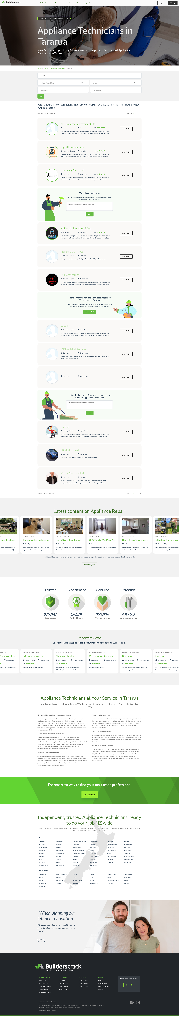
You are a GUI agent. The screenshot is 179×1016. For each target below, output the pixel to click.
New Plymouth (111, 850)
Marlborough (77, 880)
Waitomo (110, 862)
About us (101, 980)
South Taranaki (94, 856)
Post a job (42, 980)
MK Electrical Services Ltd (75, 349)
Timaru (75, 883)
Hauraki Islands (112, 844)
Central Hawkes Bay (79, 841)
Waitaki (126, 883)
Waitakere (93, 862)
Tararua (58, 859)
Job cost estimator (45, 986)
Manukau (42, 850)
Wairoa (75, 862)
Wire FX (65, 326)
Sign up (172, 3)
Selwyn (126, 880)
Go (41, 96)
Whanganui (76, 865)
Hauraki (92, 844)
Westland (42, 886)
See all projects (89, 565)
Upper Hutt (110, 859)
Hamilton (59, 844)
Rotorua (58, 856)
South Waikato (111, 856)
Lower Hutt (110, 847)
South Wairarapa (129, 856)
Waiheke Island (128, 859)
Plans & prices (63, 983)
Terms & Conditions (45, 1001)
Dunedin (59, 877)
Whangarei (93, 865)
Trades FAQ (63, 989)
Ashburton (42, 874)
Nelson (92, 880)
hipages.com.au (51, 1010)
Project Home (83, 980)
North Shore (127, 850)
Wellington (127, 862)
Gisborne (42, 844)
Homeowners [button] (28, 3)
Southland (42, 883)
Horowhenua (128, 844)
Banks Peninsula (61, 874)
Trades (46, 68)
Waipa (58, 862)
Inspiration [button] (88, 3)
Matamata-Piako (78, 850)
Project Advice (83, 983)
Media (100, 989)
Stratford (42, 859)
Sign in (162, 3)
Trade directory (44, 989)
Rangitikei (127, 853)
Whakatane (60, 865)
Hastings (76, 844)
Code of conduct (103, 986)
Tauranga (93, 859)
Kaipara (58, 847)
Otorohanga (60, 853)
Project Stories (83, 986)
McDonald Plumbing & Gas (76, 228)
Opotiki (41, 853)
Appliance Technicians (58, 68)
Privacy (54, 1001)
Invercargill (127, 877)
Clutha (41, 877)
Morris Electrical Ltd (72, 473)
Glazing (65, 427)
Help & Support (103, 983)
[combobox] (63, 83)
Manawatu (127, 847)
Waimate (110, 883)
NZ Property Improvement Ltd (78, 123)
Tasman (58, 883)
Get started (89, 312)
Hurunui (109, 877)
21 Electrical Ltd (70, 274)
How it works (59, 3)
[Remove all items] (82, 82)
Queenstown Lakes (113, 880)
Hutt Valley (43, 847)
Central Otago (111, 874)
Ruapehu (75, 856)
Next (89, 214)
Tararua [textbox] (94, 83)
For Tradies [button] (43, 3)
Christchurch (128, 874)
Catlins (92, 874)
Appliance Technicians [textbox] (47, 83)
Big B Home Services (72, 147)
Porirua (109, 853)
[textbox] (61, 90)
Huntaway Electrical (72, 170)
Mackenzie (59, 880)
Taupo (75, 859)
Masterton (59, 850)
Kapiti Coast (77, 847)
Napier (92, 850)
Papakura (93, 853)
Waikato (42, 862)
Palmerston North (79, 853)
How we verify (73, 3)
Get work (62, 980)
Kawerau (93, 847)
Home (39, 68)
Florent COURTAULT (73, 251)
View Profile (126, 129)
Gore (74, 877)
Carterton (59, 841)
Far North (110, 841)
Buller (75, 874)
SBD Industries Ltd (71, 450)
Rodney (41, 856)
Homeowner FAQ (45, 992)
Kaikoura (42, 880)
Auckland (42, 841)
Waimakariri (94, 883)
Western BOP (43, 865)
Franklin (126, 841)
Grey (91, 877)
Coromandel (94, 841)
